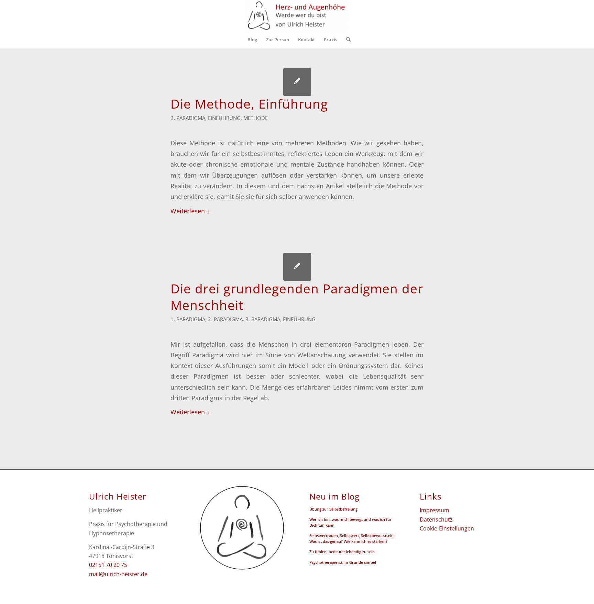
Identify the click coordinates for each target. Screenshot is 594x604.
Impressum (434, 510)
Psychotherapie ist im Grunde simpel (342, 562)
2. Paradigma (187, 117)
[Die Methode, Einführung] (297, 82)
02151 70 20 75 (108, 565)
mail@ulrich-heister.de (118, 574)
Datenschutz (436, 519)
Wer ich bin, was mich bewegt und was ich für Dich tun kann (350, 522)
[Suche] (346, 39)
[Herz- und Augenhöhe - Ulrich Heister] (297, 15)
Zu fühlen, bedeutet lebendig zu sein (342, 551)
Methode (255, 117)
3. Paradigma (262, 319)
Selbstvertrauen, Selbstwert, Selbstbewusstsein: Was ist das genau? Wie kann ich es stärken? (352, 538)
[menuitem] (252, 39)
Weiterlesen (187, 210)
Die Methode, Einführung (249, 103)
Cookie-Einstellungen (447, 528)
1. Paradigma (187, 319)
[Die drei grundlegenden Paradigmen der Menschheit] (297, 267)
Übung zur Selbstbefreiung (333, 509)
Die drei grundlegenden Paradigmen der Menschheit (296, 297)
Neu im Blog (334, 496)
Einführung (224, 117)
